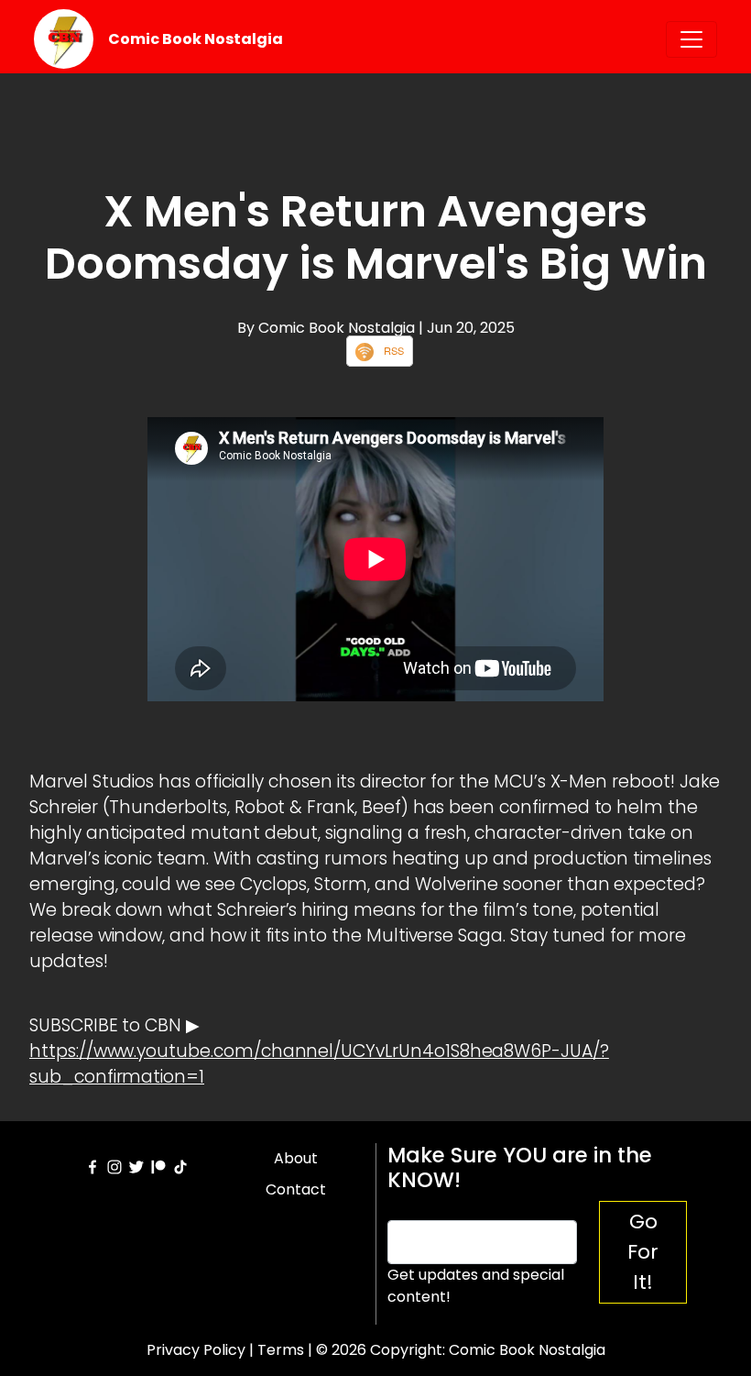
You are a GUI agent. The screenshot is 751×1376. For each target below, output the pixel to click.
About (296, 1158)
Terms (280, 1349)
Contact (296, 1189)
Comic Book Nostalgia (195, 39)
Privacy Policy (196, 1349)
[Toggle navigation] (691, 39)
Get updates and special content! (475, 1285)
